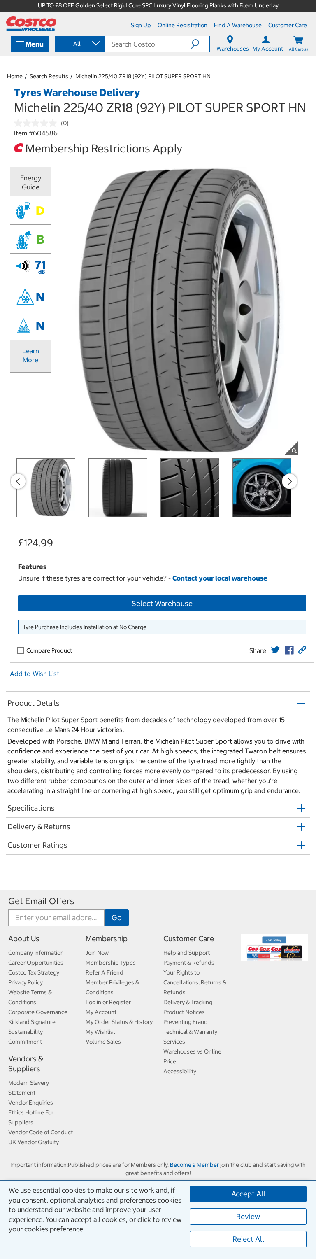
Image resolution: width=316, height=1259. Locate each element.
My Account (101, 1012)
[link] (275, 650)
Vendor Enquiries (30, 1102)
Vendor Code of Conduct (40, 1132)
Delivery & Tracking (187, 1002)
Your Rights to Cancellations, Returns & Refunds (194, 982)
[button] (200, 44)
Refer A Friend (104, 972)
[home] (31, 23)
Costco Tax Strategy (33, 972)
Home (15, 76)
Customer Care (188, 938)
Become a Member (194, 1164)
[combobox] (79, 43)
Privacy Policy (25, 982)
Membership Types (111, 962)
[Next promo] (289, 481)
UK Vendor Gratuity (33, 1142)
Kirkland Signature (32, 1022)
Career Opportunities (35, 962)
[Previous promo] (18, 481)
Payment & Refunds (188, 962)
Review (248, 1216)
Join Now (97, 952)
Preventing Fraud (185, 1022)
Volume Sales (103, 1041)
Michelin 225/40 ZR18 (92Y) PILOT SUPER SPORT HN (143, 76)
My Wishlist (100, 1031)
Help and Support (186, 952)
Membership (107, 938)
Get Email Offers (41, 901)
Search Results (49, 76)
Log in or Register (108, 1002)
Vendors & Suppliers (25, 1063)
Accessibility (179, 1071)
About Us (24, 938)
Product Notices (184, 1012)
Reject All (248, 1239)
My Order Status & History (119, 1022)
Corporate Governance (37, 1012)
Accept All (248, 1193)
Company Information (36, 952)
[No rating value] (37, 123)
